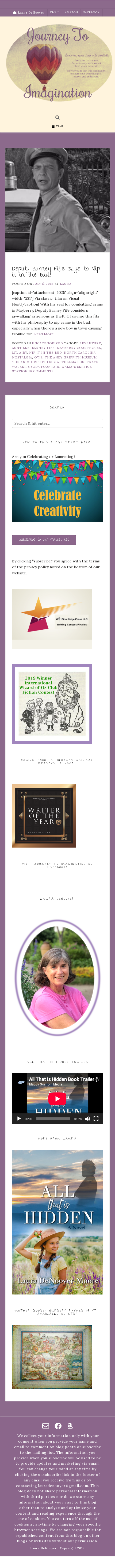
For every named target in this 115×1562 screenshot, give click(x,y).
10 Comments (41, 371)
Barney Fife (43, 348)
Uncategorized (47, 343)
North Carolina (80, 352)
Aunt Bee (21, 348)
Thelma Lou (73, 362)
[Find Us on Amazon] (70, 1425)
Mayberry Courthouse (79, 348)
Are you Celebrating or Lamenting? (43, 456)
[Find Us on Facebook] (58, 1425)
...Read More (43, 334)
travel (94, 362)
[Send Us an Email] (45, 1425)
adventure (90, 343)
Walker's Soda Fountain (35, 367)
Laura (65, 284)
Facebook (91, 12)
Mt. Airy (19, 352)
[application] (57, 1098)
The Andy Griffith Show (35, 362)
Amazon (71, 12)
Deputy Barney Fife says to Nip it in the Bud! (56, 272)
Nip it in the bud (45, 352)
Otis (38, 357)
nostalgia (22, 357)
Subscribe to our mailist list (44, 540)
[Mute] (87, 1118)
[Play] (19, 1118)
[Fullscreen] (96, 1118)
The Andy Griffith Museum (71, 357)
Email (55, 12)
